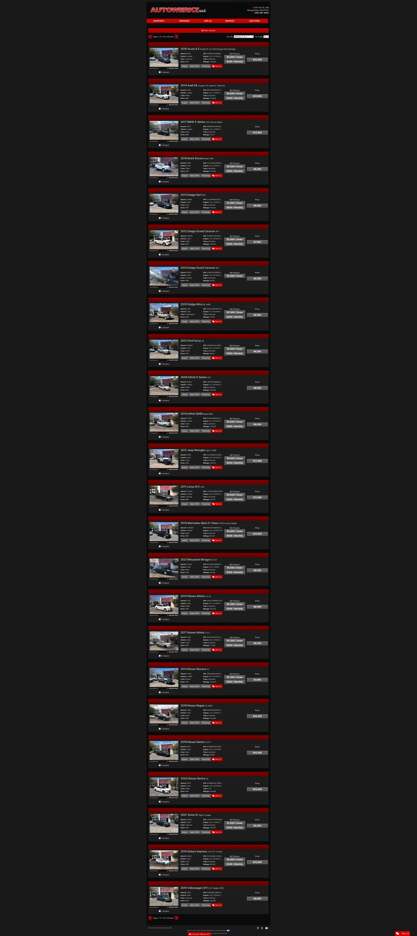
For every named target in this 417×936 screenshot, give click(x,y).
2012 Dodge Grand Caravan (200, 231)
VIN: (204, 53)
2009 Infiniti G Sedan (196, 377)
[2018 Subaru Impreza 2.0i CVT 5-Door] (164, 861)
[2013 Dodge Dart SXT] (164, 204)
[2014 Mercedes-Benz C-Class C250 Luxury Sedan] (164, 533)
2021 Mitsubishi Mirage (199, 559)
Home (149, 928)
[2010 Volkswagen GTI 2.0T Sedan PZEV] (164, 897)
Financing (206, 66)
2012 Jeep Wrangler (198, 450)
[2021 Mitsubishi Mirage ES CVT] (164, 569)
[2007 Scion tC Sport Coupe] (164, 825)
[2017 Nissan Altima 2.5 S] (164, 642)
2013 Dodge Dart (193, 194)
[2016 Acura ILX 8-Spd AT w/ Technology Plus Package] (164, 58)
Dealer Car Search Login (193, 930)
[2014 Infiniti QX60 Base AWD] (164, 423)
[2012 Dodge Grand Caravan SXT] (164, 241)
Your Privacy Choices (220, 930)
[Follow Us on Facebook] (258, 928)
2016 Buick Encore (197, 158)
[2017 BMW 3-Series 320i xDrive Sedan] (164, 131)
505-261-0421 (262, 13)
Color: (183, 59)
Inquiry (184, 66)
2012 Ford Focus (192, 340)
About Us (154, 928)
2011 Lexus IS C (192, 486)
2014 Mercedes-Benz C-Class (209, 523)
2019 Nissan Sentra (196, 742)
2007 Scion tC (196, 814)
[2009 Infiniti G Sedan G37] (164, 387)
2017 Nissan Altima (195, 632)
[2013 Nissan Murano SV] (164, 679)
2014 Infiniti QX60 (197, 413)
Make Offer (194, 66)
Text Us (217, 66)
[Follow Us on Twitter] (262, 928)
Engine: (206, 56)
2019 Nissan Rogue (197, 705)
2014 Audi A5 (203, 85)
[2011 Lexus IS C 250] (164, 496)
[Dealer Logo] (178, 10)
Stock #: (184, 53)
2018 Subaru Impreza (202, 851)
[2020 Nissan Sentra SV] (164, 788)
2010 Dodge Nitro (196, 304)
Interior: (184, 56)
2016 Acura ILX (208, 48)
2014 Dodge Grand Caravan (200, 267)
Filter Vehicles (209, 30)
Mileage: (206, 62)
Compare (165, 72)
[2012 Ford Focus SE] (164, 350)
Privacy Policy (168, 928)
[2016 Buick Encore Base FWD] (164, 168)
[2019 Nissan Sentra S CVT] (164, 751)
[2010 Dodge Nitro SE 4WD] (164, 314)
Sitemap (212, 930)
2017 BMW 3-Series (202, 121)
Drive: (183, 62)
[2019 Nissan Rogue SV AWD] (164, 715)
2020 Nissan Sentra (194, 778)
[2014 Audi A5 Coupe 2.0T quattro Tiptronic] (164, 95)
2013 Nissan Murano (195, 669)
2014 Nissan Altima (196, 596)
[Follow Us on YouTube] (266, 928)
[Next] (176, 37)
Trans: (205, 59)
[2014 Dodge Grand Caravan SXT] (164, 277)
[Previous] (150, 37)
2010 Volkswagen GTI (202, 887)
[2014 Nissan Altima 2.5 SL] (164, 606)
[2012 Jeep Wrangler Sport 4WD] (164, 460)
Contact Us (161, 928)
